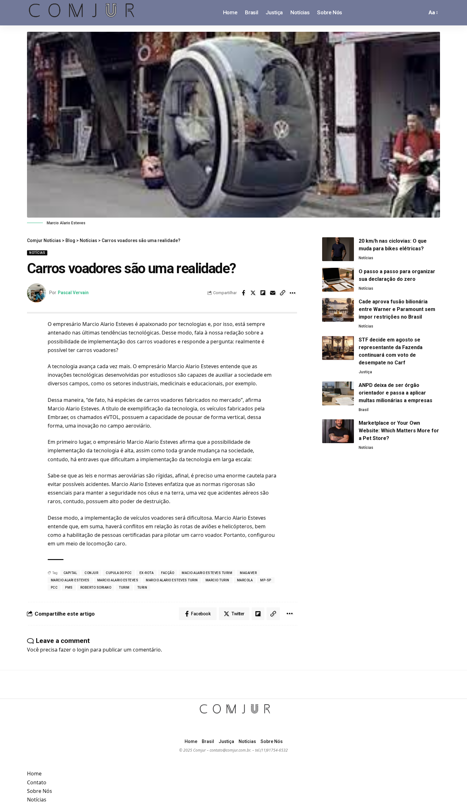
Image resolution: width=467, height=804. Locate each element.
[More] (292, 293)
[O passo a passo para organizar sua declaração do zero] (338, 280)
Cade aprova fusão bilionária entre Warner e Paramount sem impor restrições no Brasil (397, 309)
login (83, 649)
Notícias (37, 252)
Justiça (365, 372)
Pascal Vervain (73, 292)
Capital (70, 573)
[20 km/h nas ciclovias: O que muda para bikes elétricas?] (338, 249)
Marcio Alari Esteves (70, 580)
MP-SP (265, 580)
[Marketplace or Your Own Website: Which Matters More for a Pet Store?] (338, 431)
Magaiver (248, 573)
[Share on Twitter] (253, 293)
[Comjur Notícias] (82, 12)
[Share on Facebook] (243, 293)
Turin (142, 587)
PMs (69, 587)
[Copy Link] (282, 293)
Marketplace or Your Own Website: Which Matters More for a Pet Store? (399, 430)
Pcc (54, 587)
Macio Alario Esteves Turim (207, 573)
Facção (167, 573)
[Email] (272, 293)
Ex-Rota (146, 573)
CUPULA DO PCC (119, 573)
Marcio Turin (217, 580)
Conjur (91, 573)
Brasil (364, 410)
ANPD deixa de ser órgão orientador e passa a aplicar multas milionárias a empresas (395, 392)
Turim (124, 587)
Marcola (245, 580)
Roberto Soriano (96, 587)
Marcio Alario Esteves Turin (172, 580)
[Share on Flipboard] (263, 293)
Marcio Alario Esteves (118, 580)
